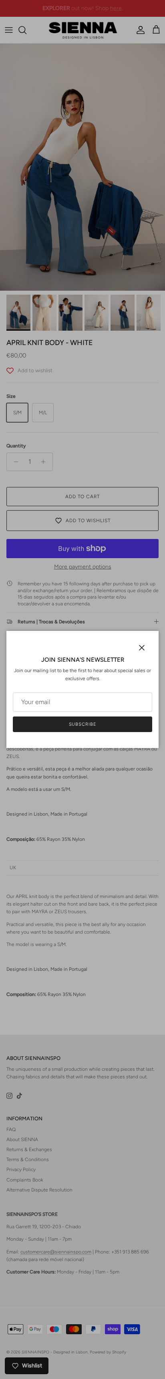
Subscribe (83, 724)
